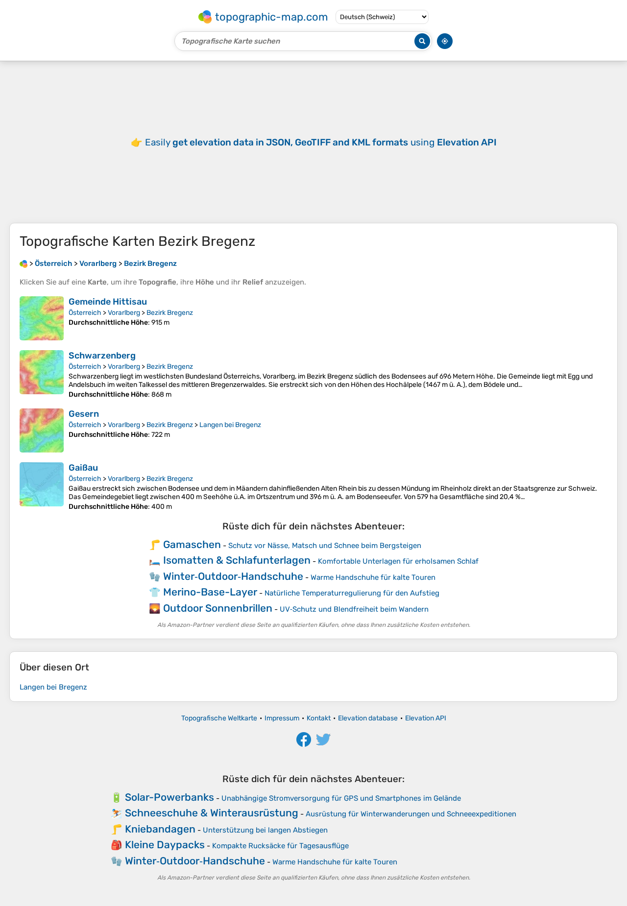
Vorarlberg (124, 313)
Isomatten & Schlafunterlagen (237, 560)
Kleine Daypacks (165, 844)
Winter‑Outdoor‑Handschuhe (233, 576)
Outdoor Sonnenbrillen (217, 608)
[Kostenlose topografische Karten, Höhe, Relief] (23, 263)
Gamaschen (192, 544)
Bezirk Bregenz (169, 313)
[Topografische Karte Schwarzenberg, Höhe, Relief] (42, 374)
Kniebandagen (160, 829)
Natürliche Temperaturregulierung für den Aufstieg (352, 593)
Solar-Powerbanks (169, 797)
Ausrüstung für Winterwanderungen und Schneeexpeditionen (411, 814)
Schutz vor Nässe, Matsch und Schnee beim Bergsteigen (324, 545)
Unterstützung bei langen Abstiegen (265, 830)
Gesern (84, 413)
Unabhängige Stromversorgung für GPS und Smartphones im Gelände (341, 798)
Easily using (321, 142)
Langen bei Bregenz (230, 425)
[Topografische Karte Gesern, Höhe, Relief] (42, 430)
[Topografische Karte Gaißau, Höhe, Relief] (42, 486)
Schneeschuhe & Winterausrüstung (211, 813)
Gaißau (83, 467)
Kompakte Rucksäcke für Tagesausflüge (280, 845)
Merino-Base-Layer (210, 592)
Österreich (85, 313)
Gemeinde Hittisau (108, 301)
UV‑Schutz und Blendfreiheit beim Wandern (354, 609)
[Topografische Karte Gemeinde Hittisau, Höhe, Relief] (42, 318)
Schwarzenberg (102, 355)
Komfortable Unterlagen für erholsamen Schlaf (398, 561)
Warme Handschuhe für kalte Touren (373, 577)
